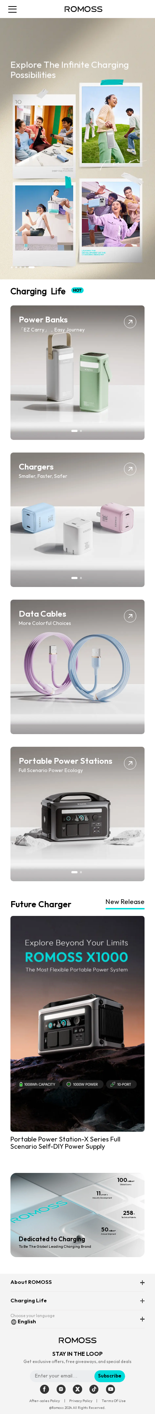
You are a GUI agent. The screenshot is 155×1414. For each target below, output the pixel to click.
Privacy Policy (80, 1401)
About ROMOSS (31, 1282)
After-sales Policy (44, 1401)
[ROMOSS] (83, 9)
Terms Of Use (114, 1401)
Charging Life (28, 1300)
